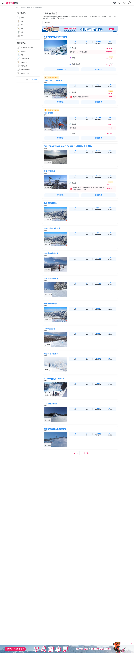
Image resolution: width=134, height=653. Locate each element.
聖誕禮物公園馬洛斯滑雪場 (55, 429)
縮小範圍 (34, 80)
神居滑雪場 (48, 113)
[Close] (131, 643)
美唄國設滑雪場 (50, 203)
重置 (27, 79)
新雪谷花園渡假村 (51, 354)
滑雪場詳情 (98, 69)
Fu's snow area (50, 404)
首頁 (17, 7)
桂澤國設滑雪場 (50, 303)
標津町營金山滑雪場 (52, 228)
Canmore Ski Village (53, 80)
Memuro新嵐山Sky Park (54, 379)
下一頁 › (86, 453)
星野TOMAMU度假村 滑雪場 (55, 37)
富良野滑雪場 (49, 171)
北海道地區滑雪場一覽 (26, 7)
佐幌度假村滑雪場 (51, 253)
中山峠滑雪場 (49, 329)
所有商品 (61, 69)
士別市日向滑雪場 (51, 278)
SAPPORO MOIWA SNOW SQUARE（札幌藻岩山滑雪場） (68, 146)
